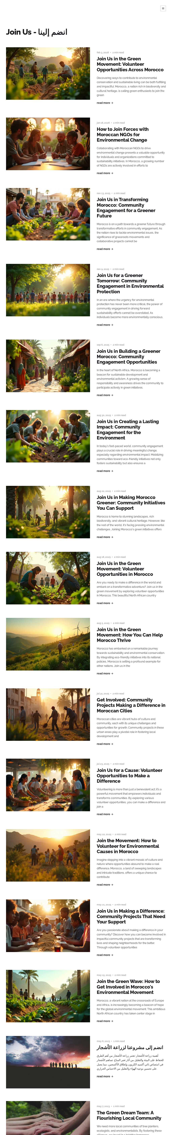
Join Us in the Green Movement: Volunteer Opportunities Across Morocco (130, 64)
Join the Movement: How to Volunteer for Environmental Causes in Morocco (128, 846)
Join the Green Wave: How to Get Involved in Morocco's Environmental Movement (128, 987)
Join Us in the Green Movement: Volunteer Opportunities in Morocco (125, 569)
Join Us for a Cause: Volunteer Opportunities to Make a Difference (129, 776)
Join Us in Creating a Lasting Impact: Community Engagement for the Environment (128, 430)
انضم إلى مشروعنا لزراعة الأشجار (130, 1047)
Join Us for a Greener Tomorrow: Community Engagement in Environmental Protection (130, 283)
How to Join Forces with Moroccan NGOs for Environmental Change (123, 134)
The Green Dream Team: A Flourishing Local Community (129, 1115)
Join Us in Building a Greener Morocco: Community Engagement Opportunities (128, 356)
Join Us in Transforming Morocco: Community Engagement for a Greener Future (126, 208)
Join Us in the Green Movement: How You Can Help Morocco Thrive (130, 635)
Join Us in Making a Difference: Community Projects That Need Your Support (131, 916)
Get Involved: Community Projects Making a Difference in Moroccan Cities (131, 705)
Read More (103, 102)
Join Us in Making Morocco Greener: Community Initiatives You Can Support (131, 503)
